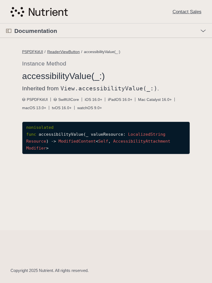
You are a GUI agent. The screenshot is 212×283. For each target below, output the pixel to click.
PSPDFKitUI (32, 51)
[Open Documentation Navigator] (9, 31)
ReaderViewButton (63, 51)
